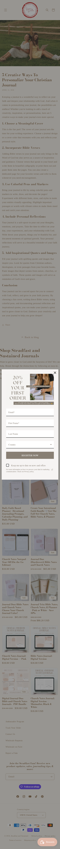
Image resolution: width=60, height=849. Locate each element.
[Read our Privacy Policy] (52, 469)
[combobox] (30, 444)
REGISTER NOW (30, 455)
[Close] (55, 372)
